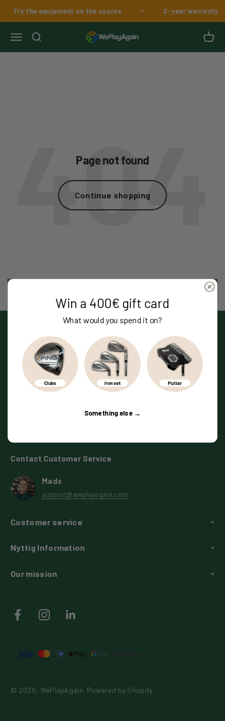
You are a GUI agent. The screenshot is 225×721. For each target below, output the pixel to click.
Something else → (112, 412)
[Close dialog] (209, 286)
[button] (50, 364)
